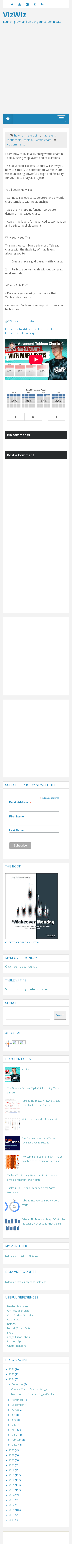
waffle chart (44, 140)
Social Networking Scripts (23, 1539)
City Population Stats (18, 1310)
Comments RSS (54, 1539)
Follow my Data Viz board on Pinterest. (25, 1282)
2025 (12, 1374)
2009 (12, 1520)
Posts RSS (41, 1539)
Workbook (16, 321)
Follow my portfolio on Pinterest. (22, 1256)
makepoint (32, 135)
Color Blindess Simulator (20, 1315)
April (14, 1429)
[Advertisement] (36, 76)
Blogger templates (56, 1536)
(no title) (26, 1069)
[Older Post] (56, 417)
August (15, 1409)
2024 (12, 1379)
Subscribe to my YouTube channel (27, 989)
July (14, 1414)
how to (19, 135)
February (17, 1439)
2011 (12, 1510)
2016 (12, 1485)
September (18, 1404)
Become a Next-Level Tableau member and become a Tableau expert (33, 331)
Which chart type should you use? (39, 1119)
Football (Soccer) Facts (18, 1328)
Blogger (41, 1536)
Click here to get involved (21, 966)
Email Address (20, 802)
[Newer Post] (15, 417)
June (14, 1419)
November (18, 1400)
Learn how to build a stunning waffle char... (34, 1394)
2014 (12, 1495)
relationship (14, 140)
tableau (29, 140)
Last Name (16, 830)
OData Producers (16, 1346)
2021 (12, 1460)
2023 (12, 1450)
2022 (12, 1455)
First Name (16, 816)
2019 (12, 1470)
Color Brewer (14, 1319)
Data (31, 321)
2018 (12, 1475)
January (16, 1444)
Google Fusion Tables (18, 1337)
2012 (12, 1505)
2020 (12, 1465)
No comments (15, 144)
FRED (10, 1332)
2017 (12, 1480)
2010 (12, 1515)
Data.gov (11, 1324)
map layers (49, 135)
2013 (12, 1500)
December (18, 1384)
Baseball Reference (17, 1306)
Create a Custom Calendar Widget (29, 1389)
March (15, 1434)
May (14, 1424)
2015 (12, 1490)
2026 (12, 1369)
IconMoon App (14, 1341)
